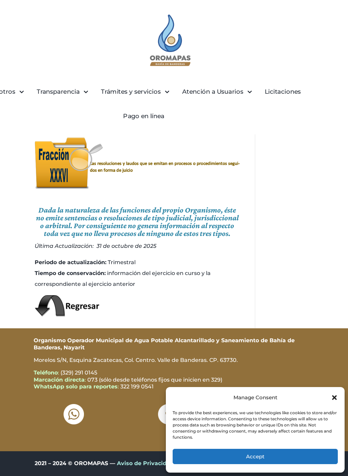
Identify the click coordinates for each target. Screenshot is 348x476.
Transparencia (58, 91)
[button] (334, 397)
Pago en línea (143, 116)
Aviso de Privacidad (145, 463)
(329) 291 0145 (78, 372)
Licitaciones (283, 91)
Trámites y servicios (131, 91)
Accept (255, 456)
